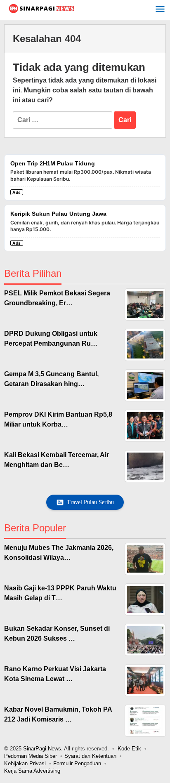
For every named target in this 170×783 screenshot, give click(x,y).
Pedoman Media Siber (30, 756)
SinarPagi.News (42, 748)
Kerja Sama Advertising (32, 771)
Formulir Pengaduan (77, 763)
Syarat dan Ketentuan (90, 756)
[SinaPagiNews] (41, 8)
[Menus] (160, 10)
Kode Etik (129, 748)
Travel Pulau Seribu (90, 502)
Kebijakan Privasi (25, 763)
